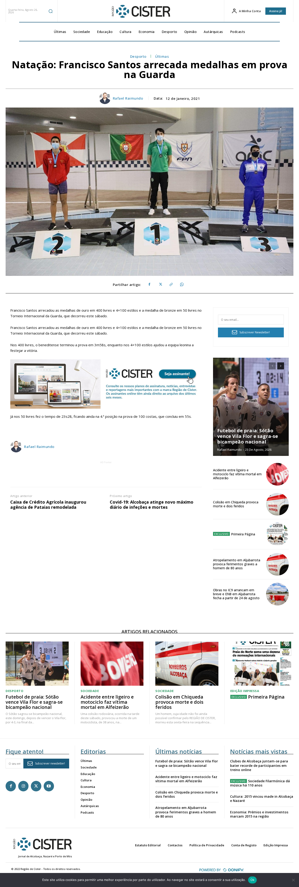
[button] (50, 11)
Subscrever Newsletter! (254, 332)
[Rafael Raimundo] (105, 98)
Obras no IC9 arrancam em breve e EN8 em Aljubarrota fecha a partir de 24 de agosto (236, 594)
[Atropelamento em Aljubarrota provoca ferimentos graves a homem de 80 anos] (277, 564)
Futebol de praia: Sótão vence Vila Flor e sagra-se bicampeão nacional (247, 436)
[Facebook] (149, 284)
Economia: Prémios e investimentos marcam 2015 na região (259, 814)
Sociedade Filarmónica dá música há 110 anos (260, 783)
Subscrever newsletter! (50, 763)
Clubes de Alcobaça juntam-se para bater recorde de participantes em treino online (259, 765)
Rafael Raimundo (128, 98)
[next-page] (280, 365)
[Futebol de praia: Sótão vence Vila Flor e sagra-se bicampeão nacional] (251, 407)
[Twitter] (160, 284)
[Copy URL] (170, 284)
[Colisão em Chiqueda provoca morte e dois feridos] (277, 504)
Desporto (138, 56)
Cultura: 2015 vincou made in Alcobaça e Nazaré (261, 798)
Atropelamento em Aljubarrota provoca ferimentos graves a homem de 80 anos (236, 564)
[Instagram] (23, 786)
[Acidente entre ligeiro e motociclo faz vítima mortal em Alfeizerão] (277, 474)
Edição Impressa (244, 690)
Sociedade (90, 690)
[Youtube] (49, 786)
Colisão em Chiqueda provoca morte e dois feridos (235, 504)
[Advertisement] (106, 475)
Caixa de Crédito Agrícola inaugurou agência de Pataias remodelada (48, 505)
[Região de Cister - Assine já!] (106, 384)
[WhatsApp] (181, 284)
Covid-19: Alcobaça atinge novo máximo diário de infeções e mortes (151, 505)
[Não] (293, 880)
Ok (252, 880)
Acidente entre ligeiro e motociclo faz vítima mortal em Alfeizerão (237, 474)
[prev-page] (272, 365)
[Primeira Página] (277, 534)
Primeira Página (243, 534)
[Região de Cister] (140, 11)
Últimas (162, 56)
